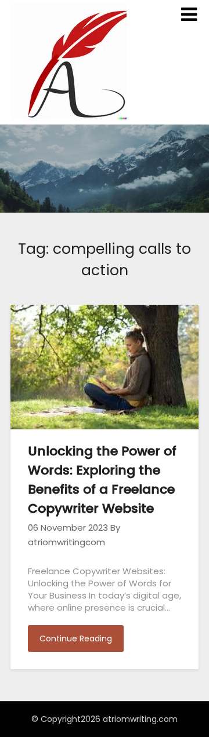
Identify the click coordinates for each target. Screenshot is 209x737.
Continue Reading (75, 638)
